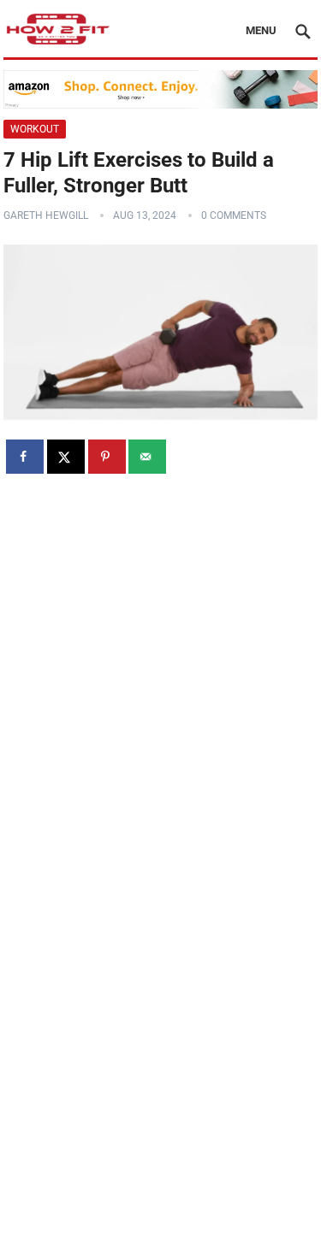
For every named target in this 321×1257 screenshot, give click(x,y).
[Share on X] (66, 457)
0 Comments (233, 215)
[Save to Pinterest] (107, 457)
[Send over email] (147, 457)
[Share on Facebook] (25, 457)
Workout (34, 129)
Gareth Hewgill (45, 215)
